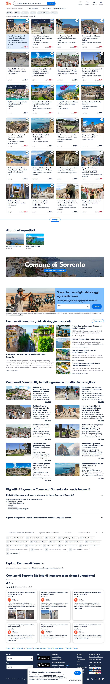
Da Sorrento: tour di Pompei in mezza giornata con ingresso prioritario (21, 593)
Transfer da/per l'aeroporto (16, 503)
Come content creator (95, 659)
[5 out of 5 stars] (22, 597)
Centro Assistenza (56, 657)
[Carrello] (87, 2)
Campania (20, 648)
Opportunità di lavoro (81, 660)
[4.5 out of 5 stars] (11, 587)
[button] (17, 34)
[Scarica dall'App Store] (43, 665)
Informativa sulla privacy (16, 315)
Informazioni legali (56, 659)
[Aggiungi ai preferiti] (27, 20)
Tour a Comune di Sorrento (56, 648)
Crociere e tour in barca (15, 501)
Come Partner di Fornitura (96, 657)
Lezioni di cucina (12, 507)
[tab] (21, 532)
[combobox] (30, 3)
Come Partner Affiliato (95, 662)
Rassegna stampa (82, 667)
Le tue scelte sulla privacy (58, 665)
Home (8, 648)
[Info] (34, 16)
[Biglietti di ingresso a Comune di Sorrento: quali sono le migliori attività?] (102, 518)
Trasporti (10, 505)
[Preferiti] (80, 2)
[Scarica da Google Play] (43, 658)
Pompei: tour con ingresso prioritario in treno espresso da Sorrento (54, 593)
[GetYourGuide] (8, 3)
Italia (13, 648)
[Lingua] (94, 2)
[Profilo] (101, 2)
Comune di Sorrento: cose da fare (36, 648)
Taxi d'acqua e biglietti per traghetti (18, 509)
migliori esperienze (51, 568)
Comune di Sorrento (32, 568)
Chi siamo (79, 657)
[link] (17, 34)
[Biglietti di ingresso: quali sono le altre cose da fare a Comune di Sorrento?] (102, 495)
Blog (78, 664)
